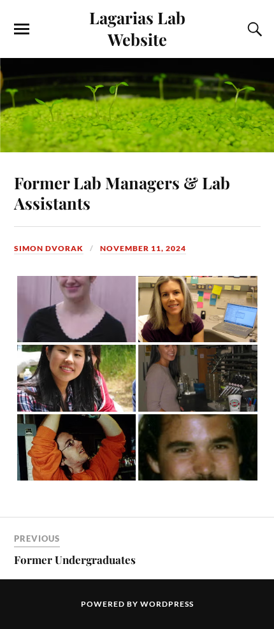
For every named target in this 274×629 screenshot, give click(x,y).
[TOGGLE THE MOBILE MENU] (21, 29)
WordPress (167, 604)
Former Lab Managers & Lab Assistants (122, 192)
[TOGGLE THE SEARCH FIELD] (253, 29)
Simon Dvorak (48, 248)
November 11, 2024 (143, 248)
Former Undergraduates (75, 560)
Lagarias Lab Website (137, 28)
